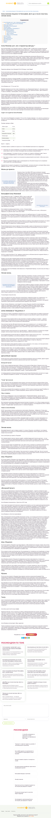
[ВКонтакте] (24, 638)
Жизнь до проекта (8, 24)
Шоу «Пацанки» (7, 37)
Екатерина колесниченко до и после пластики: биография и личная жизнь (9, 285)
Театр (5, 42)
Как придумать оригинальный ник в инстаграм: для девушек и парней (24, 800)
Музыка (5, 40)
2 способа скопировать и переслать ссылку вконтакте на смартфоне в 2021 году (29, 736)
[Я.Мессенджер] (22, 638)
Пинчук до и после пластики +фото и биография (12, 694)
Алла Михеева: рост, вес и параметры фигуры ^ (15, 22)
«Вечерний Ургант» (8, 38)
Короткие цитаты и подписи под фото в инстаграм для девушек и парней (25, 785)
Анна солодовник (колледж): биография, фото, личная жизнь (13, 671)
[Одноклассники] (25, 638)
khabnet (11, 3)
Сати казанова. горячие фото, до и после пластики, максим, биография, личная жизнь (8, 182)
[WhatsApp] (29, 638)
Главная (2, 811)
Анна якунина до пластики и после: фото (42, 206)
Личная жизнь (7, 27)
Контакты (13, 811)
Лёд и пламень (10, 33)
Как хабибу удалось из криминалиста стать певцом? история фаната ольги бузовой (24, 752)
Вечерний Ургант (10, 31)
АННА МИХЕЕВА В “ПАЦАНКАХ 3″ (12, 28)
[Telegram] (27, 638)
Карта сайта (7, 811)
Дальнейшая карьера (9, 29)
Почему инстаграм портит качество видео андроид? (24, 793)
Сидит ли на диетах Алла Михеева (15, 23)
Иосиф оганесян (19, 779)
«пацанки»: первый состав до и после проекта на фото (37, 682)
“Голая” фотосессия (11, 32)
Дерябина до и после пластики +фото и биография (12, 682)
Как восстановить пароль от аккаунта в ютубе (24, 760)
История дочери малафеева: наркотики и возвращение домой (25, 767)
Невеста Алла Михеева (12, 34)
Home (4, 11)
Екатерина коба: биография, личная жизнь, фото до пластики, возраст (36, 671)
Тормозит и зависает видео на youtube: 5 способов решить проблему (25, 744)
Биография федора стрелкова (22, 773)
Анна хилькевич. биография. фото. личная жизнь (36, 660)
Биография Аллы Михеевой (10, 26)
